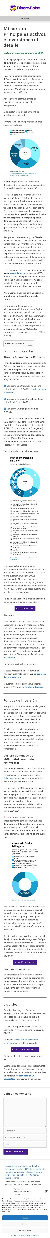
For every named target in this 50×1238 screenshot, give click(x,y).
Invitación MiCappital (25, 962)
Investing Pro (33, 1166)
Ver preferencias (25, 1230)
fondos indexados (34, 687)
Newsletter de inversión (15, 1166)
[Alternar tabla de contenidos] (28, 344)
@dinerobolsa (10, 778)
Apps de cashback (19, 1175)
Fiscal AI (20, 1169)
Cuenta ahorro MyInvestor (25, 1049)
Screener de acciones (15, 1172)
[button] (46, 1192)
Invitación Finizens (25, 608)
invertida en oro (18, 273)
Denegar (25, 1224)
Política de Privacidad (32, 1235)
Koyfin (42, 1169)
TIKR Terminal (31, 1169)
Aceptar (25, 1218)
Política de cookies (17, 1235)
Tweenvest (10, 1169)
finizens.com (9, 657)
